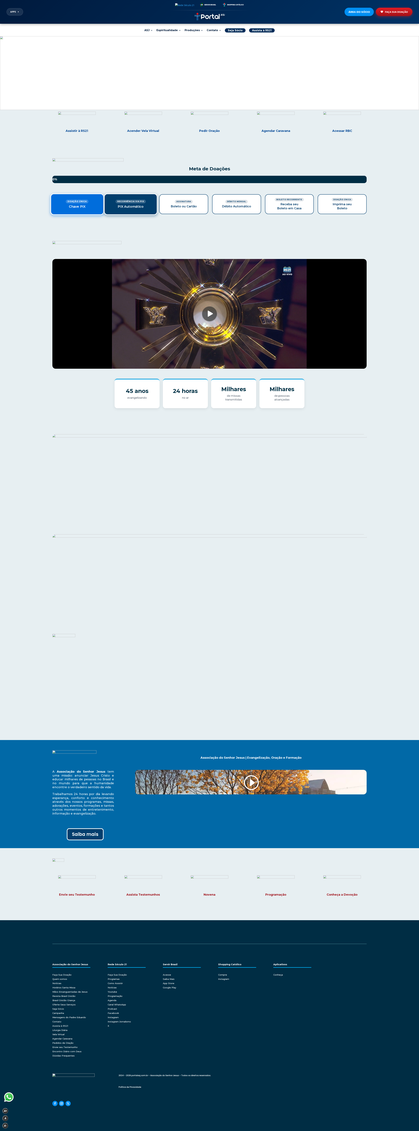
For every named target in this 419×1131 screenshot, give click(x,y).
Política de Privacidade (130, 1087)
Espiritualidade (167, 30)
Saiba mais (85, 834)
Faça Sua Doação (396, 11)
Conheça (278, 974)
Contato (212, 30)
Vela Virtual (58, 1034)
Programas (114, 979)
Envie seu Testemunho (65, 1047)
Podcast (112, 1008)
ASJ (147, 30)
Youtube (112, 991)
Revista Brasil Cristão (63, 996)
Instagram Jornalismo (119, 1021)
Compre (222, 974)
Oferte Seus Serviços (64, 1004)
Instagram (113, 1017)
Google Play (169, 987)
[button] (209, 73)
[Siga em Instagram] (61, 1103)
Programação (115, 996)
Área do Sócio (359, 11)
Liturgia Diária (59, 1030)
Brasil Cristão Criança (63, 1000)
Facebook (113, 1013)
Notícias (56, 983)
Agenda (112, 1000)
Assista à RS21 (60, 1026)
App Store (168, 983)
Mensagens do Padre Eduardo (69, 1017)
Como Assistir (115, 983)
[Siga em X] (68, 1103)
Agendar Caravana (62, 1038)
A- (5, 1125)
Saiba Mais (168, 979)
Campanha (58, 1013)
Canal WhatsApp (117, 1004)
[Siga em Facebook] (55, 1103)
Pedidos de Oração (62, 1043)
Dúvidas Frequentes (63, 1055)
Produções (192, 30)
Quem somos (59, 979)
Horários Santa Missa (63, 987)
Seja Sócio (58, 1008)
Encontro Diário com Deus (67, 1051)
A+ (5, 1110)
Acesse (167, 974)
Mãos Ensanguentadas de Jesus (70, 991)
